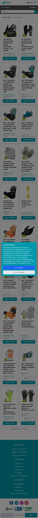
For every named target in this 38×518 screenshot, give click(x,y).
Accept (20, 268)
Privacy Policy (8, 261)
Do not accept (19, 272)
